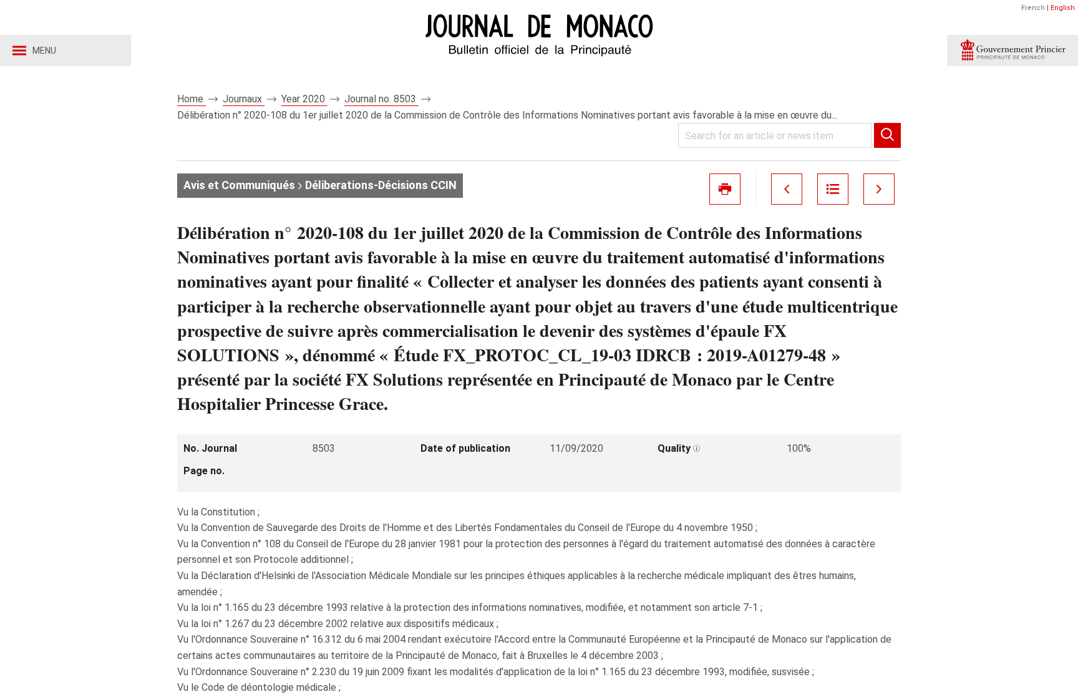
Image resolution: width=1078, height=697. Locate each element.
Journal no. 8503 (381, 99)
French (1033, 8)
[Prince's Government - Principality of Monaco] (1012, 50)
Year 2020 (304, 99)
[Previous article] (786, 189)
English (1063, 8)
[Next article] (879, 189)
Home (191, 99)
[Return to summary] (832, 189)
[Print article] (725, 189)
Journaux (244, 99)
